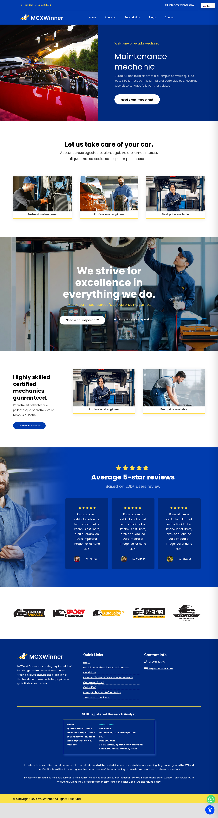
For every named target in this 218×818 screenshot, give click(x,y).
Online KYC (89, 687)
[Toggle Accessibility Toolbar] (210, 810)
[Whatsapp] (211, 799)
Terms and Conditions (96, 697)
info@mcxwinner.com (160, 668)
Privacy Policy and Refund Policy (102, 692)
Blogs (86, 662)
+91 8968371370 (156, 661)
